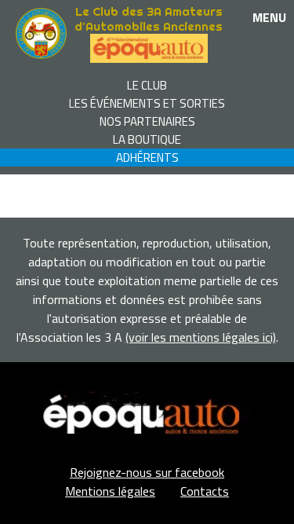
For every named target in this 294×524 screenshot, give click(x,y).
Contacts (204, 491)
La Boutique (147, 139)
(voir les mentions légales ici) (200, 337)
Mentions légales (110, 491)
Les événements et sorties (147, 103)
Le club (147, 85)
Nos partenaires (147, 121)
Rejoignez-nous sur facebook (147, 472)
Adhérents (147, 157)
